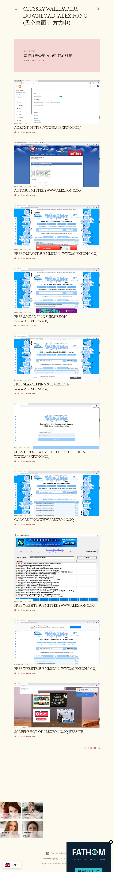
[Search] (98, 8)
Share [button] (26, 60)
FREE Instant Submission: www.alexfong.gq (55, 253)
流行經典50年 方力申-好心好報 (48, 55)
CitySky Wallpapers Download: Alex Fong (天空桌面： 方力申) (55, 15)
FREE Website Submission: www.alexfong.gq (54, 668)
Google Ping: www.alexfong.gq (44, 519)
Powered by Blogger (59, 853)
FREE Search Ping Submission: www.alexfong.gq (41, 386)
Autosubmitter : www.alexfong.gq (47, 190)
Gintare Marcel (65, 859)
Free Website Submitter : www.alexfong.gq (54, 605)
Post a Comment (38, 60)
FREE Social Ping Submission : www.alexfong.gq (41, 318)
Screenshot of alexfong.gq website (48, 731)
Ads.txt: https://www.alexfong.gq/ (47, 127)
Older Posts (92, 748)
